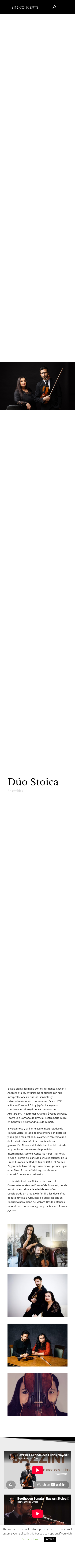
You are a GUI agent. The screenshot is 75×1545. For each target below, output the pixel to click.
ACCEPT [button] (50, 1539)
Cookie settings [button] (30, 1539)
